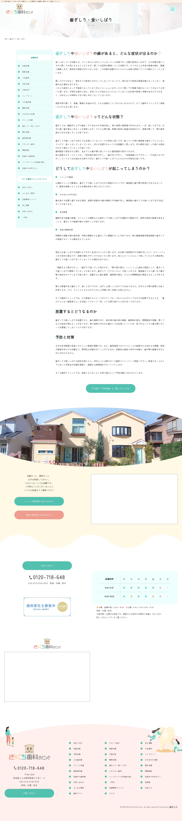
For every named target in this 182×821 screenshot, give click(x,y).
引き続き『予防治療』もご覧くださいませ (110, 388)
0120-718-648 (49, 577)
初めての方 (77, 743)
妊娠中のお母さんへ (30, 168)
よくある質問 (78, 788)
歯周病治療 (26, 138)
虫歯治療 (25, 65)
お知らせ (148, 788)
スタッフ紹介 (114, 743)
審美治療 (25, 108)
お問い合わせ (27, 211)
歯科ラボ (173, 806)
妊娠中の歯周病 (28, 156)
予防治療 (25, 84)
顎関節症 (25, 150)
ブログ (112, 793)
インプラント (27, 96)
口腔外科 (25, 90)
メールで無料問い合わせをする (39, 501)
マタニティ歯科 (28, 144)
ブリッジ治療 (27, 120)
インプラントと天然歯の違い (33, 162)
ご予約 (24, 217)
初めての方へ (27, 187)
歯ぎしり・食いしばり (31, 126)
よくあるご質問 (28, 193)
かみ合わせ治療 (28, 114)
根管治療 (25, 72)
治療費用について (29, 199)
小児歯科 (25, 78)
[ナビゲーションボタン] (173, 9)
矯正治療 (25, 132)
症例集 (147, 782)
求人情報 (25, 205)
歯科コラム (77, 793)
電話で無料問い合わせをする (39, 514)
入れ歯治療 (26, 102)
